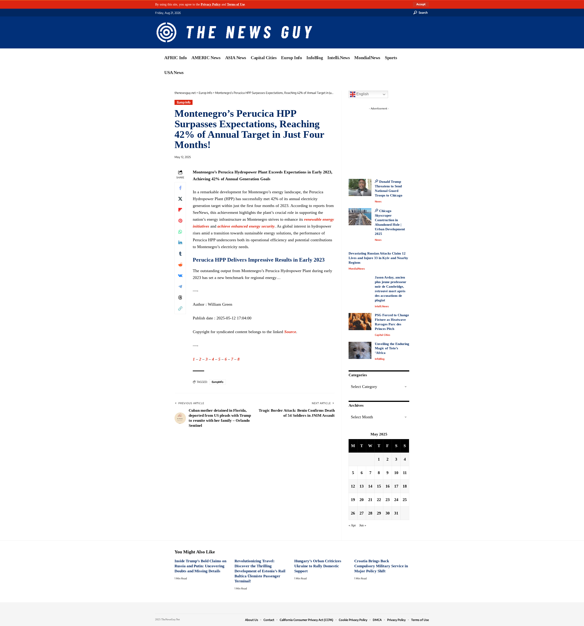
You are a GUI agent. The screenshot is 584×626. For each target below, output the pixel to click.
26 (353, 513)
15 (379, 486)
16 (388, 486)
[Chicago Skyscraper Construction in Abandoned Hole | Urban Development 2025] (360, 216)
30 (388, 513)
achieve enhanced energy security (246, 226)
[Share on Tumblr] (180, 253)
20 (362, 499)
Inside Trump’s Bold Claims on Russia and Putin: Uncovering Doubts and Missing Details (200, 566)
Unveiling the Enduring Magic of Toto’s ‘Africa (392, 348)
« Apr (352, 525)
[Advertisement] (387, 140)
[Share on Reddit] (180, 264)
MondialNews (357, 268)
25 (405, 499)
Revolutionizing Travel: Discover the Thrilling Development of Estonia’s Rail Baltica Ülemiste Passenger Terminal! (260, 571)
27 (362, 513)
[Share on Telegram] (180, 286)
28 (370, 513)
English (362, 94)
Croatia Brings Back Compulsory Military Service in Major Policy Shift (381, 566)
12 (353, 486)
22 (379, 499)
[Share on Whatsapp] (180, 231)
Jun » (362, 525)
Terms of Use (236, 4)
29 (379, 513)
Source (290, 331)
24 (396, 499)
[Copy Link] (180, 308)
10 (396, 472)
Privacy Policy (211, 4)
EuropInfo (217, 382)
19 (353, 499)
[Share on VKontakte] (180, 275)
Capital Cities (382, 334)
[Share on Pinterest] (180, 220)
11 (405, 472)
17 (396, 486)
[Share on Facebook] (180, 187)
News (378, 201)
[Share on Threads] (180, 297)
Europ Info (183, 102)
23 (388, 499)
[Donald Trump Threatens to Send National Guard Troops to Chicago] (360, 187)
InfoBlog (380, 358)
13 (362, 486)
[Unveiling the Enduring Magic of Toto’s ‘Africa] (360, 350)
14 (370, 486)
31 (396, 513)
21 (370, 499)
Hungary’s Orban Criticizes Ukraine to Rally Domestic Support (317, 566)
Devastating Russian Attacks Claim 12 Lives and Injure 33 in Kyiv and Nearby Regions (378, 258)
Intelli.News (382, 306)
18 (405, 486)
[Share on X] (180, 198)
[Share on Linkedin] (180, 242)
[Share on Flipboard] (180, 209)
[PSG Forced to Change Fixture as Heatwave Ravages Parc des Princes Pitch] (360, 321)
